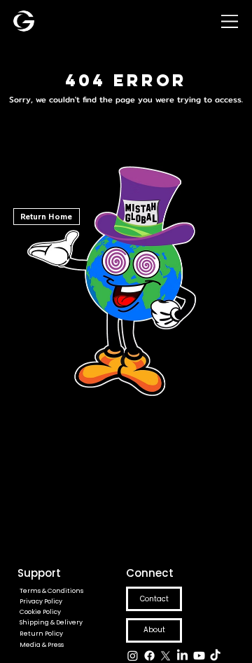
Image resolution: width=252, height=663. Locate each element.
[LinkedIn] (182, 655)
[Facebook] (149, 655)
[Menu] (230, 21)
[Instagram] (132, 655)
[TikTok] (215, 655)
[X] (165, 655)
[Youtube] (199, 655)
